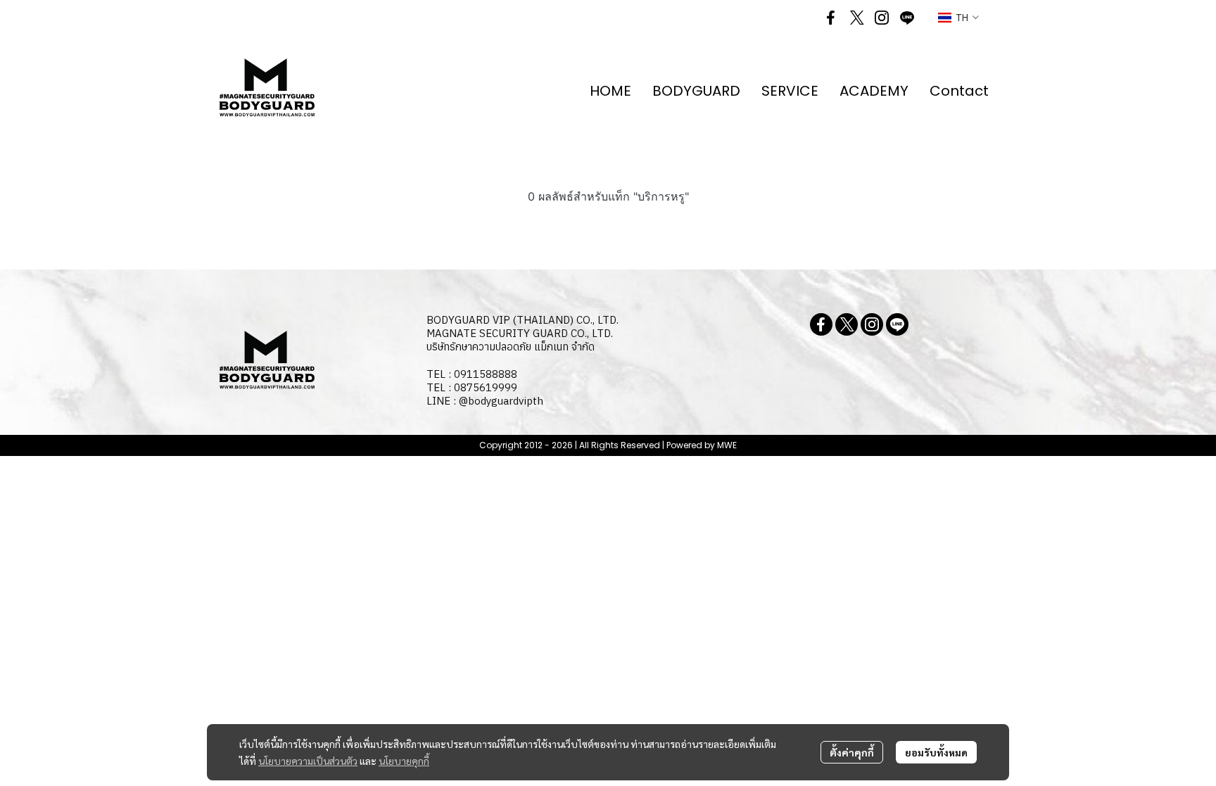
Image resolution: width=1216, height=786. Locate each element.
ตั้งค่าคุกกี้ (852, 752)
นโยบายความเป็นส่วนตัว (307, 760)
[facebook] (831, 17)
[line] (907, 17)
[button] (958, 18)
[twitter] (856, 17)
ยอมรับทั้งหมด (936, 752)
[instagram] (881, 17)
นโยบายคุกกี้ (404, 760)
